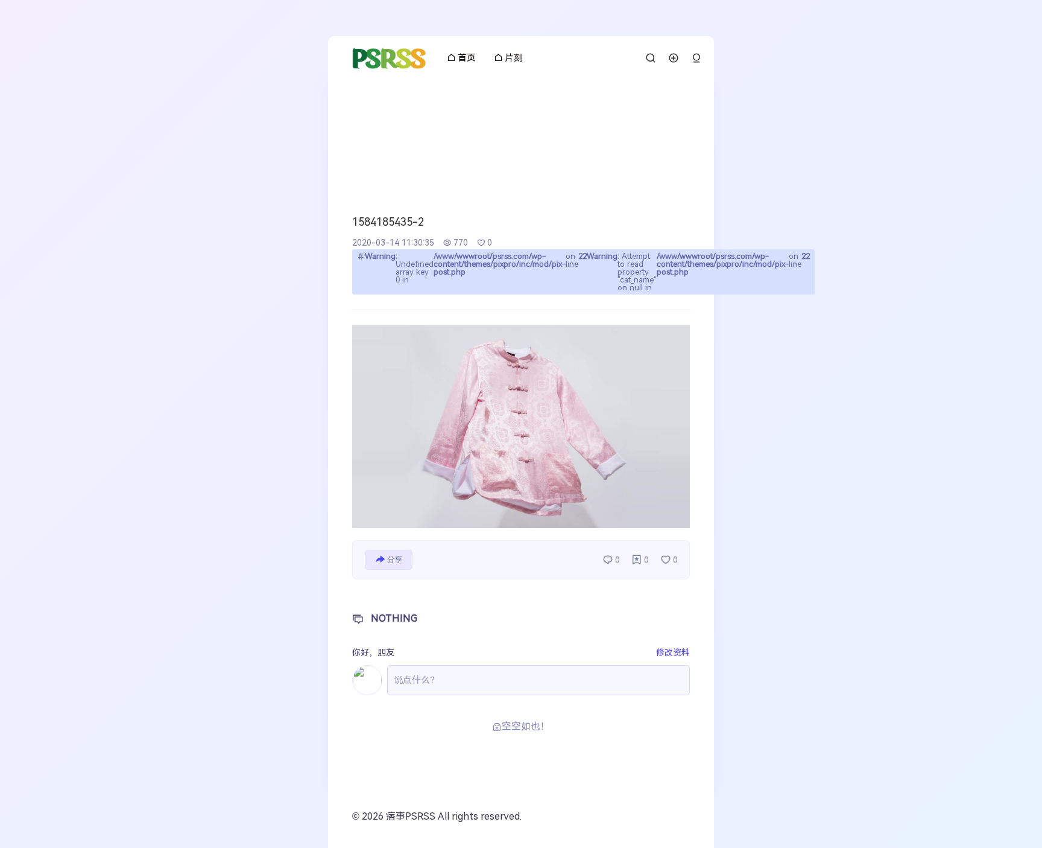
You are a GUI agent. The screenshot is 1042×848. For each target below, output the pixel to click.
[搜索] (650, 58)
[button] (696, 58)
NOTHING (394, 618)
